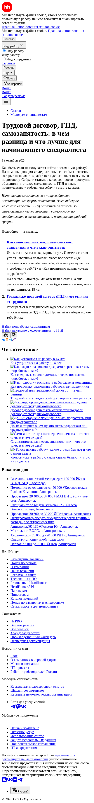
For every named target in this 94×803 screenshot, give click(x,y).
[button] (6, 88)
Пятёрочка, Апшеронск (73, 514)
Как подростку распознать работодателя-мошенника (49, 386)
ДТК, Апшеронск (72, 535)
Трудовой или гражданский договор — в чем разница (50, 398)
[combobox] (20, 790)
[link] (9, 78)
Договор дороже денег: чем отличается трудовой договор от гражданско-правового (46, 412)
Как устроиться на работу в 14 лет (35, 363)
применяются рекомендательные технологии (38, 757)
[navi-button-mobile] (6, 101)
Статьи (15, 110)
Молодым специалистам (28, 114)
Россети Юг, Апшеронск (59, 526)
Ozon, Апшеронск (62, 544)
